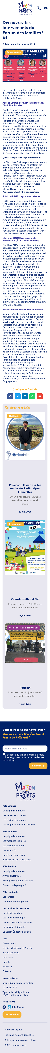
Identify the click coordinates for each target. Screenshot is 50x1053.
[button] (10, 396)
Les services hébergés (14, 917)
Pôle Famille (9, 866)
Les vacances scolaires (14, 815)
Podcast (25, 687)
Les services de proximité (16, 908)
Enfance (7, 971)
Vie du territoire (11, 952)
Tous (5, 938)
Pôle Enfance (9, 806)
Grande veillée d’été (25, 599)
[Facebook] (4, 1007)
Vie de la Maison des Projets (17, 948)
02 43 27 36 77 (10, 987)
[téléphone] (39, 8)
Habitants (8, 957)
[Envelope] (45, 8)
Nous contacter (11, 978)
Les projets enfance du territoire (19, 824)
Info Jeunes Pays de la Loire (17, 859)
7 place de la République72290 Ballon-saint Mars (16, 993)
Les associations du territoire (17, 922)
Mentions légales (13, 1029)
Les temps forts (10, 850)
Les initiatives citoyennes (16, 901)
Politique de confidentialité (19, 1035)
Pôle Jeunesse (10, 831)
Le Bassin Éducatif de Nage (17, 931)
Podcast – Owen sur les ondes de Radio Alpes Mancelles (25, 488)
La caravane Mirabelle (14, 927)
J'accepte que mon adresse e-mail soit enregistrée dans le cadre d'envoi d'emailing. (23, 757)
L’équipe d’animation (14, 810)
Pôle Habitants (10, 892)
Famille (6, 962)
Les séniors (8, 896)
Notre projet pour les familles (18, 880)
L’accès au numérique (14, 855)
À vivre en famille (12, 876)
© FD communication (16, 1045)
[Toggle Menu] (5, 8)
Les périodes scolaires (14, 820)
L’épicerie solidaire (13, 913)
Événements (14, 52)
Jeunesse (7, 966)
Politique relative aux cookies (20, 1040)
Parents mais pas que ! (14, 885)
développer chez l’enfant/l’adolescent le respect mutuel (23, 174)
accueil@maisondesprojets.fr (18, 983)
